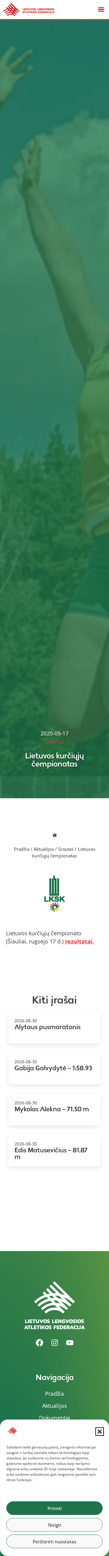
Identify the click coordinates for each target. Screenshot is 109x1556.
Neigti (54, 1525)
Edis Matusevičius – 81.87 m (51, 1153)
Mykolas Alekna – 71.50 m (52, 1109)
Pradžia (21, 849)
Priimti (55, 1508)
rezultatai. (79, 941)
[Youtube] (69, 1342)
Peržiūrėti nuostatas (54, 1541)
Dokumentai (54, 1417)
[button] (100, 1432)
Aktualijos (44, 849)
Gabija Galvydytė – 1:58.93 (53, 1068)
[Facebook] (39, 1342)
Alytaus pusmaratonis (48, 1027)
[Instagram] (54, 1342)
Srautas (66, 849)
